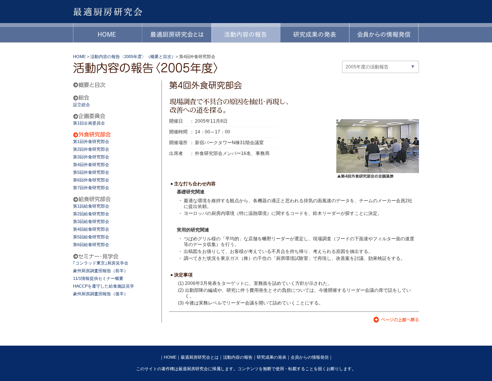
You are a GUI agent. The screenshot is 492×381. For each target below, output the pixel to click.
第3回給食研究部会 (91, 221)
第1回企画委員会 (89, 123)
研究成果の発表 (271, 357)
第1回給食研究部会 (91, 206)
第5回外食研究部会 (91, 172)
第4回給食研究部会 (91, 229)
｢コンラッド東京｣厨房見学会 (100, 263)
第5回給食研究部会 (91, 237)
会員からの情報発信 (310, 357)
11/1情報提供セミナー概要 (98, 278)
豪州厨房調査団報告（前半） (100, 270)
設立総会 (81, 104)
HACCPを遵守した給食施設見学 (103, 286)
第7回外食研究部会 (91, 187)
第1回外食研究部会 (91, 141)
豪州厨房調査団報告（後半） (100, 293)
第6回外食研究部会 (91, 180)
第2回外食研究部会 (91, 149)
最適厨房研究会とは (200, 357)
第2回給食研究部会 (91, 213)
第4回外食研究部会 (91, 164)
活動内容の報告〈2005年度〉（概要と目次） (133, 56)
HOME (79, 56)
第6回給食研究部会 (91, 244)
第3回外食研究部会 (91, 157)
